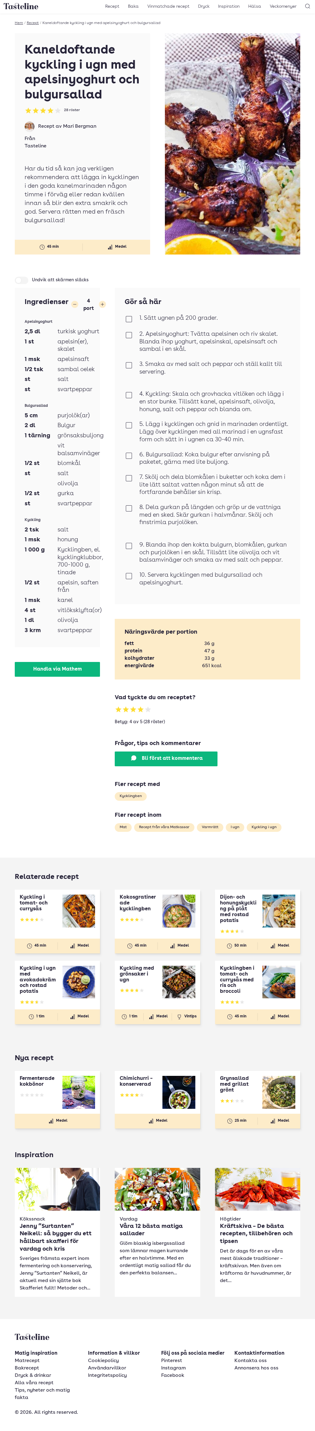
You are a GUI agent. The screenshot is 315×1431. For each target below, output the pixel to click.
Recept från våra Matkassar (164, 827)
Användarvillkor (107, 1368)
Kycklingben (131, 796)
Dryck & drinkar (33, 1375)
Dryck (203, 6)
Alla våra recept (34, 1383)
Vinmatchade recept (168, 6)
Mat (123, 827)
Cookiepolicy (103, 1360)
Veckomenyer (283, 6)
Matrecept (27, 1360)
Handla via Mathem (57, 669)
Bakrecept (27, 1368)
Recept (112, 6)
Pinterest (171, 1360)
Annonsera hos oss (256, 1368)
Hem (19, 23)
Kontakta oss (250, 1360)
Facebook (172, 1375)
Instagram (173, 1368)
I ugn (235, 827)
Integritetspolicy (107, 1375)
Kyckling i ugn (264, 827)
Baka (133, 6)
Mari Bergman (79, 126)
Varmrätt (210, 827)
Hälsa (254, 6)
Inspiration (229, 6)
